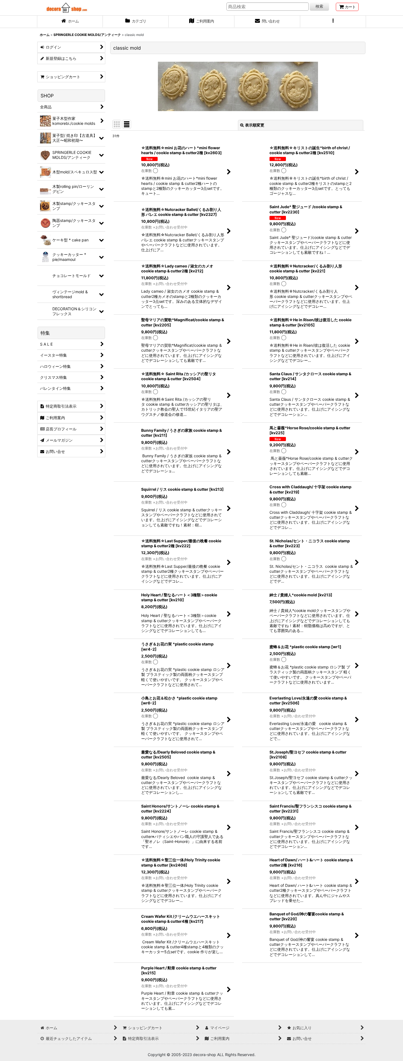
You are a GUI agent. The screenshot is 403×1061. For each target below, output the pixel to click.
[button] (333, 22)
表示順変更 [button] (254, 125)
